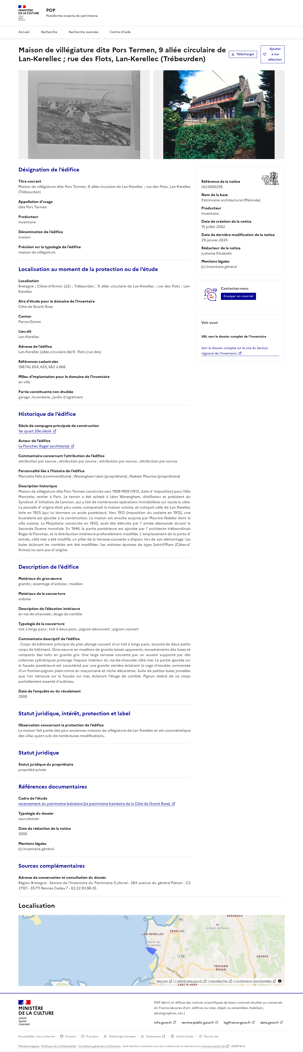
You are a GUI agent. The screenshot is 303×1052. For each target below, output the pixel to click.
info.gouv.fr (163, 1022)
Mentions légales (28, 1046)
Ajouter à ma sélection (275, 54)
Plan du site (211, 1036)
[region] (151, 950)
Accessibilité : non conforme (36, 1036)
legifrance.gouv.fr (237, 1022)
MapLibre (162, 981)
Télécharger (245, 54)
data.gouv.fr (269, 1022)
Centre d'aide (120, 32)
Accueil (24, 32)
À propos (92, 1036)
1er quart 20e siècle (34, 431)
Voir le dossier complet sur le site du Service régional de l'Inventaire (234, 351)
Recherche (49, 32)
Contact (70, 1036)
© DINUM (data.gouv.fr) (188, 981)
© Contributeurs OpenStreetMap (252, 981)
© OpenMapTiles (217, 981)
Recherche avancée (83, 32)
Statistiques (153, 1036)
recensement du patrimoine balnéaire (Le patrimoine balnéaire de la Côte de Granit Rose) (94, 803)
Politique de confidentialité (58, 1046)
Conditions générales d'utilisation (99, 1046)
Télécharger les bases (122, 1036)
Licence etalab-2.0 (213, 1046)
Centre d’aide (184, 1036)
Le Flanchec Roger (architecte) (43, 446)
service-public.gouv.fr (198, 1022)
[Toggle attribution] (279, 981)
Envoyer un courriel (238, 296)
